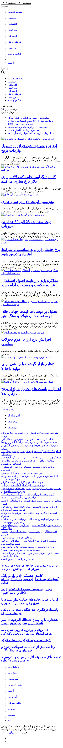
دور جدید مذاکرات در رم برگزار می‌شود (22, 473)
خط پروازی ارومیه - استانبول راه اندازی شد (31, 133)
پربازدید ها (13, 421)
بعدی (11, 409)
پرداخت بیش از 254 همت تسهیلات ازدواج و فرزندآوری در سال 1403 (28, 648)
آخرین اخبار (14, 415)
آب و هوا (12, 696)
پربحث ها (12, 427)
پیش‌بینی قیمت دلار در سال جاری (27, 201)
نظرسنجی (13, 679)
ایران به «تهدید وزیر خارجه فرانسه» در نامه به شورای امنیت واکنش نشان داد (29, 567)
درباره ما (12, 673)
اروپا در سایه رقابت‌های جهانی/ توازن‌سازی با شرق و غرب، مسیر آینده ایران (29, 601)
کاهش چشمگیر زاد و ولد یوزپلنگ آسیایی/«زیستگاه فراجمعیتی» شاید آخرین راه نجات (29, 579)
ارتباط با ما (13, 667)
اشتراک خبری (15, 685)
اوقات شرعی (15, 702)
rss (9, 720)
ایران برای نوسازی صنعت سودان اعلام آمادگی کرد (28, 546)
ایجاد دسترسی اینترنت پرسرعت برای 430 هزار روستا (29, 442)
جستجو (11, 714)
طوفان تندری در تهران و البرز (17, 537)
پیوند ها (11, 708)
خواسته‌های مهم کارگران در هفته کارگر (29, 117)
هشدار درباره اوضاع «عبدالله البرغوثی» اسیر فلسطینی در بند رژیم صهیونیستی (29, 621)
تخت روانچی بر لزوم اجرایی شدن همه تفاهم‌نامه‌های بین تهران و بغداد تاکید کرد (26, 631)
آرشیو (11, 691)
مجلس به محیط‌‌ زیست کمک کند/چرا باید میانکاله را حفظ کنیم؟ (26, 591)
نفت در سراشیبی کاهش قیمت (24, 130)
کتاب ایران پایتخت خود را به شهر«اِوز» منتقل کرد (27, 439)
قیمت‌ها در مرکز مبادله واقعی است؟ (27, 127)
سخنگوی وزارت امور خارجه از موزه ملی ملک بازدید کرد (31, 457)
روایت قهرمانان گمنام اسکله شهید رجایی (23, 485)
